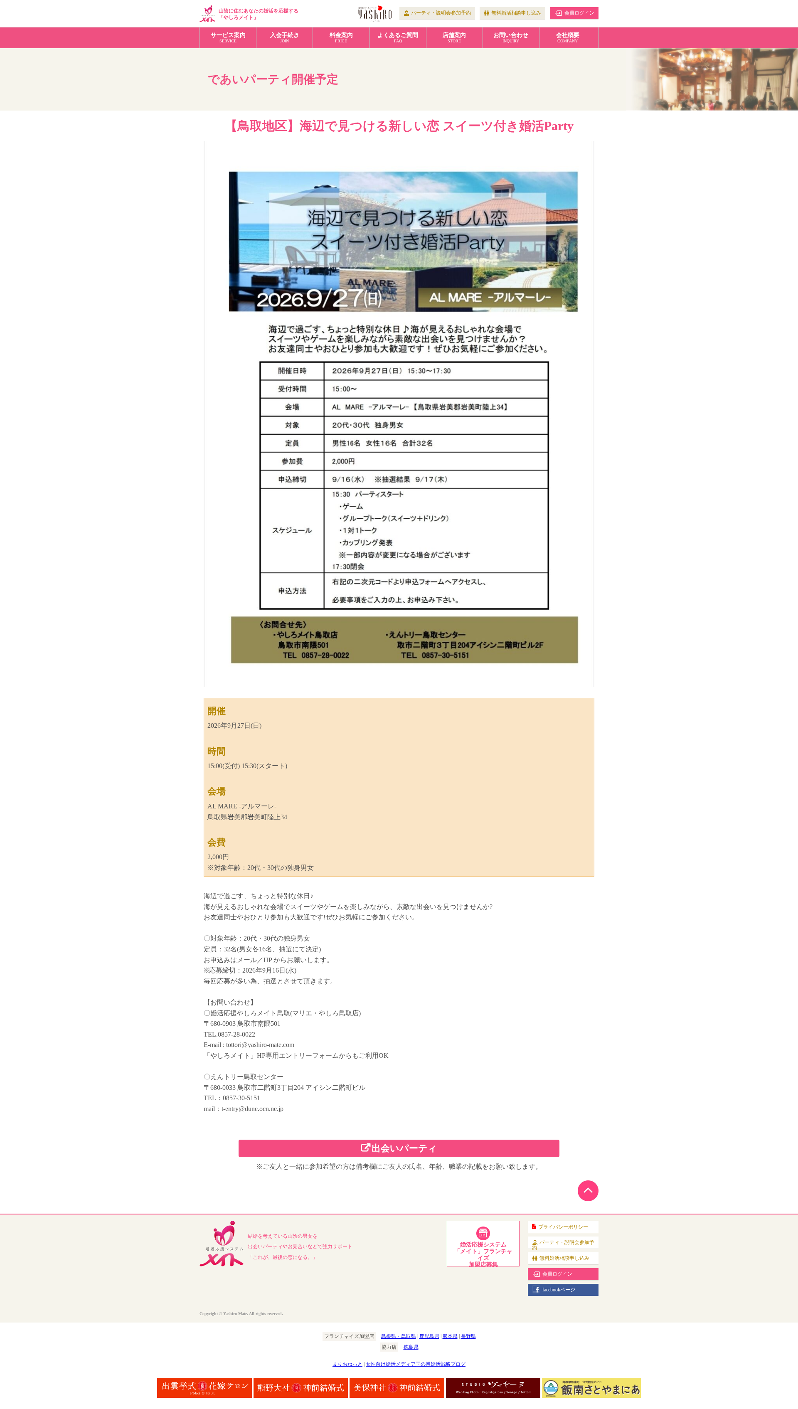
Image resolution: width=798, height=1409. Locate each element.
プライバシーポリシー (563, 1227)
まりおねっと (347, 1364)
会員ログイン (579, 13)
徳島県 (411, 1347)
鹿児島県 (429, 1336)
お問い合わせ (510, 38)
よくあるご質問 (397, 38)
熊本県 (450, 1336)
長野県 (468, 1336)
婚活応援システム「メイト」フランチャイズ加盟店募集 (483, 1253)
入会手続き (284, 38)
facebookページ (558, 1290)
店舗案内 (454, 38)
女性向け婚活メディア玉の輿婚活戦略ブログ (416, 1364)
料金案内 (341, 38)
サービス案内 (228, 38)
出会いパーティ (404, 1148)
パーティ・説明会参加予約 (441, 13)
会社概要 (567, 38)
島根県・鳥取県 (398, 1336)
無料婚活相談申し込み (516, 13)
